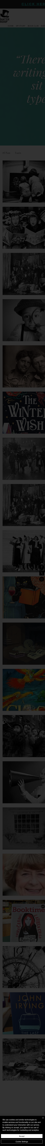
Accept (21, 1136)
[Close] (41, 1119)
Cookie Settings (22, 1141)
